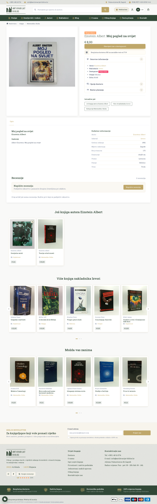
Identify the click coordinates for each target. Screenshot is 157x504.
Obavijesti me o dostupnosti (115, 46)
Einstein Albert (100, 66)
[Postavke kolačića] (5, 499)
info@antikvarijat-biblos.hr (37, 2)
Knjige (14, 18)
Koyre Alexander (101, 388)
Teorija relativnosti (46, 253)
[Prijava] (132, 9)
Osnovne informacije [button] (99, 59)
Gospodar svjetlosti (18, 320)
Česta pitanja (127, 18)
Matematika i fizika (33, 24)
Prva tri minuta (129, 391)
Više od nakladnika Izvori (121, 104)
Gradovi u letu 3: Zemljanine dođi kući (134, 321)
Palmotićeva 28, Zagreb (117, 2)
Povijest (100, 324)
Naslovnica (12, 24)
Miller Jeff (42, 317)
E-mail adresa (73, 429)
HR (138, 9)
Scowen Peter (99, 317)
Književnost (17, 257)
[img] (32, 221)
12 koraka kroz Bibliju (47, 320)
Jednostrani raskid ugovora (79, 469)
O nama (94, 18)
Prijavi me (137, 433)
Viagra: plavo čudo (74, 320)
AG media (33, 500)
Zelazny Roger (15, 317)
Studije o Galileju (101, 391)
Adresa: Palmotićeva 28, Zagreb (118, 462)
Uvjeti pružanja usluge (57, 502)
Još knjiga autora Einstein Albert (97, 104)
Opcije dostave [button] (96, 84)
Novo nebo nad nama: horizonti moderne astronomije (47, 393)
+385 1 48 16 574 (15, 2)
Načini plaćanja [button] (97, 90)
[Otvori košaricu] (148, 9)
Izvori (101, 69)
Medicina (72, 324)
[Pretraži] (105, 9)
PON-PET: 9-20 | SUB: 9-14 (141, 2)
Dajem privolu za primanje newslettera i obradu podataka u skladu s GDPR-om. (94, 437)
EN (142, 9)
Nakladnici (64, 18)
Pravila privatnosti (45, 502)
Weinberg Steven (129, 388)
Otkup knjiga (110, 18)
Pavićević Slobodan (45, 388)
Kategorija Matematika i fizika (96, 109)
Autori (49, 18)
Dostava (71, 455)
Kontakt (143, 18)
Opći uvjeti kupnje (75, 462)
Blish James (127, 317)
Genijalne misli (17, 253)
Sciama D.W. (15, 388)
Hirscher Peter (72, 317)
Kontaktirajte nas (75, 475)
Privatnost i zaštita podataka (80, 465)
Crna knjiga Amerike (103, 320)
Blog (77, 18)
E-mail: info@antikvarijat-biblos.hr (119, 458)
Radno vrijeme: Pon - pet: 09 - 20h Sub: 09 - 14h (124, 465)
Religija (43, 324)
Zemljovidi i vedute (31, 18)
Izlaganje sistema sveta (76, 391)
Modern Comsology (18, 391)
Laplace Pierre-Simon (74, 388)
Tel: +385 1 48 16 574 (113, 455)
